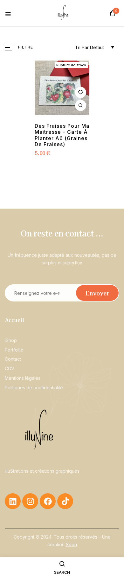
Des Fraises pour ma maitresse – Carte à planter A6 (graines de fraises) (62, 135)
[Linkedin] (13, 501)
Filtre (25, 47)
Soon (71, 544)
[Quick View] (80, 105)
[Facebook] (48, 501)
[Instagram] (30, 501)
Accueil (14, 320)
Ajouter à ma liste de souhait (80, 92)
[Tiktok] (65, 501)
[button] (112, 13)
